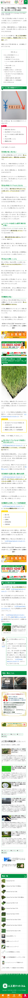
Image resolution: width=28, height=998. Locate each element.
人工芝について (6, 734)
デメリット (20, 734)
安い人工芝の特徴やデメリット (11, 55)
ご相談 (12, 617)
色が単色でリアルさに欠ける (12, 59)
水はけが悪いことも (10, 65)
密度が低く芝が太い (10, 57)
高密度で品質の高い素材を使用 (13, 78)
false (3, 683)
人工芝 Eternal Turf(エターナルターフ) (12, 445)
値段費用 (4, 736)
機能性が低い (9, 67)
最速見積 (25, 996)
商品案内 (14, 996)
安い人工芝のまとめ (9, 82)
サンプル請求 (19, 996)
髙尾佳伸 (3, 646)
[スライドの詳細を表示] (7, 683)
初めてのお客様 (8, 997)
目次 (12, 52)
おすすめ (13, 734)
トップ (3, 996)
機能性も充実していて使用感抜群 (13, 80)
